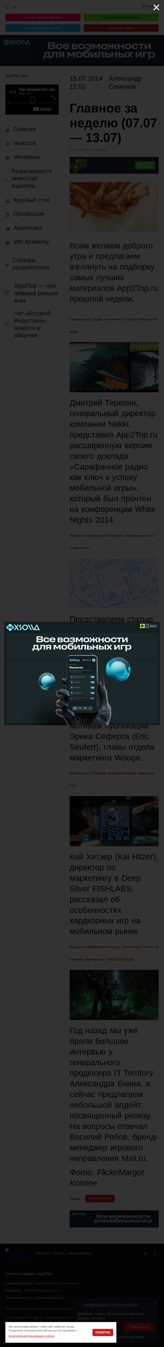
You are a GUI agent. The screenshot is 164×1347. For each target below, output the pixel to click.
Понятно (102, 1332)
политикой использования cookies (31, 1336)
